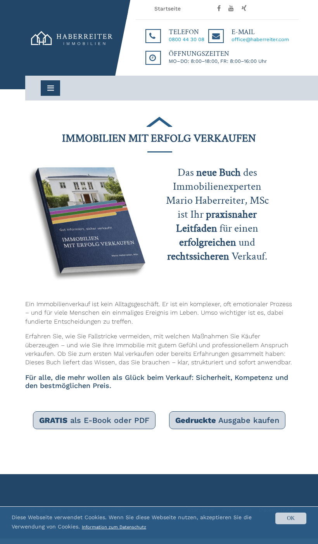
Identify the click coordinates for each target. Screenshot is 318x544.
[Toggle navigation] (50, 88)
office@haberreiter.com (260, 39)
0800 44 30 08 (186, 39)
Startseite (167, 8)
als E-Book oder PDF (94, 420)
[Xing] (241, 8)
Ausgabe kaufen (227, 420)
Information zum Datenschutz (114, 527)
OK (291, 518)
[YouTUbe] (228, 8)
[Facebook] (216, 8)
